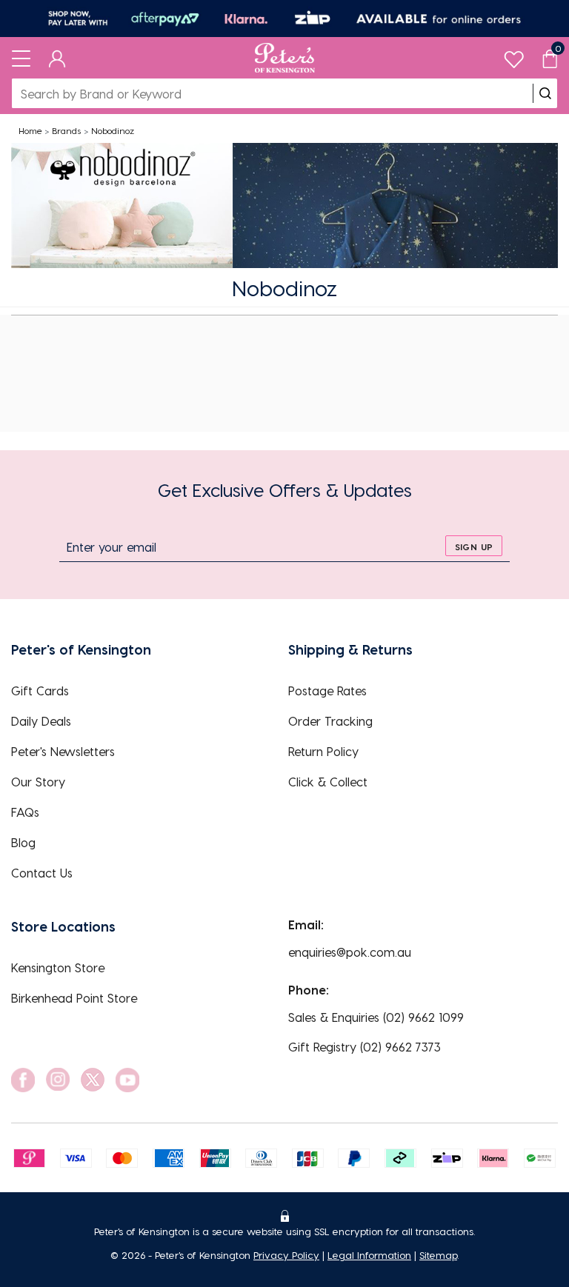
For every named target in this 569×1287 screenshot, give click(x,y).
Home (30, 130)
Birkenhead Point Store (74, 998)
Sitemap (438, 1254)
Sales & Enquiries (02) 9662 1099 (376, 1017)
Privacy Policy (286, 1254)
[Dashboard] (57, 57)
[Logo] (285, 58)
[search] (545, 93)
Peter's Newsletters (63, 751)
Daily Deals (41, 721)
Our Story (38, 782)
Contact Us (42, 873)
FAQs (25, 812)
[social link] (23, 1080)
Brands (66, 130)
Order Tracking (330, 721)
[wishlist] (514, 56)
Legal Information (369, 1254)
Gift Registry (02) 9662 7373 (364, 1047)
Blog (23, 842)
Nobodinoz (112, 130)
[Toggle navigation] (21, 57)
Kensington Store (57, 967)
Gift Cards (40, 690)
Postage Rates (327, 690)
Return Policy (323, 751)
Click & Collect (327, 782)
